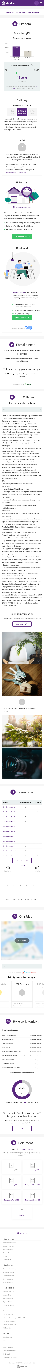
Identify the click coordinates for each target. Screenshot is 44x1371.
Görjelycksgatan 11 (9, 856)
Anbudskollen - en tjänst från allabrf (14, 1318)
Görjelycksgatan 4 (9, 821)
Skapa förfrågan (8, 1282)
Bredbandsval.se (19, 292)
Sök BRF (23, 1233)
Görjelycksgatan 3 (9, 817)
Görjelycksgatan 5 (9, 826)
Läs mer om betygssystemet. (15, 172)
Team (4, 1340)
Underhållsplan (7, 1253)
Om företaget (7, 1337)
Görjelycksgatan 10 (9, 851)
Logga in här (22, 624)
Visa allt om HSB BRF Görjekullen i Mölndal (22, 12)
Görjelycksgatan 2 (9, 812)
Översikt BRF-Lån (8, 1291)
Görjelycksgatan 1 (9, 807)
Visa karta (22, 940)
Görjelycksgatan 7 (9, 836)
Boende (23, 1149)
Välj (4, 409)
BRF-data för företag (9, 1321)
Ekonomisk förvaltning (10, 1243)
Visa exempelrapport (23, 207)
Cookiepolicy (7, 1354)
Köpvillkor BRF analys (10, 1357)
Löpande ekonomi (8, 1246)
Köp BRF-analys (8, 1314)
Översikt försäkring (9, 1269)
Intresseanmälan (8, 1305)
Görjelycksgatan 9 (9, 846)
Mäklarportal (7, 1328)
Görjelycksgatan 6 (9, 831)
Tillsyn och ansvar (8, 1276)
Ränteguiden (7, 1295)
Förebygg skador (8, 1279)
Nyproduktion (7, 1302)
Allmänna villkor (8, 1347)
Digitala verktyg (8, 1249)
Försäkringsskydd (8, 1272)
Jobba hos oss (7, 1344)
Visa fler (21, 861)
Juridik (5, 1256)
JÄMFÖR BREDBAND (22, 317)
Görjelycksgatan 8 (9, 841)
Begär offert (7, 1260)
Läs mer (22, 1128)
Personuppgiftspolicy (10, 1350)
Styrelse (30, 1149)
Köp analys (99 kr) (22, 236)
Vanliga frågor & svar (9, 1324)
